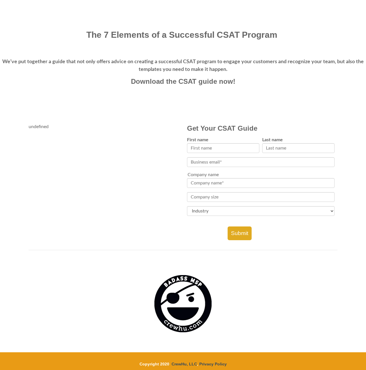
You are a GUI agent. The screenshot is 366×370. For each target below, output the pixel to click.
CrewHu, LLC (184, 364)
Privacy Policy (213, 364)
